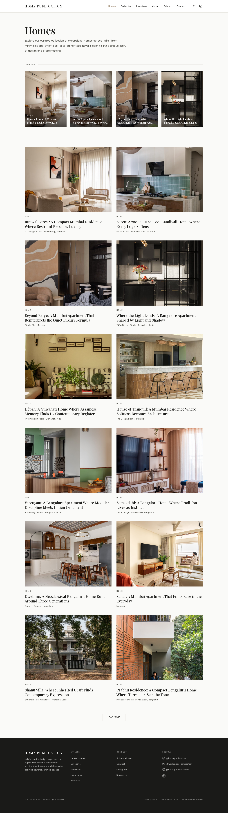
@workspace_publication (179, 763)
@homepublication (176, 758)
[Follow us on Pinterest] (182, 775)
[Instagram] (200, 6)
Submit (167, 6)
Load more (114, 717)
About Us (75, 780)
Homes (112, 6)
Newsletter (121, 775)
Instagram (121, 769)
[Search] (194, 6)
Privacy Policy (151, 799)
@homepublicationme (177, 769)
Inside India (76, 775)
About (155, 6)
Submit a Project (125, 758)
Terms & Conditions (169, 799)
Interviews (141, 6)
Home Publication (44, 6)
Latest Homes (78, 758)
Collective (126, 6)
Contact (181, 6)
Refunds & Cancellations (192, 799)
